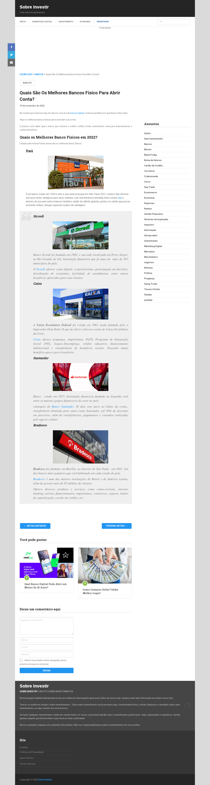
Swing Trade (150, 284)
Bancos (27, 83)
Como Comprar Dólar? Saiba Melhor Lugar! (100, 591)
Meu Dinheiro (151, 257)
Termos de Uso (28, 764)
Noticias (148, 268)
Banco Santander (63, 406)
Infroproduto (150, 235)
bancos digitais (77, 113)
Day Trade (149, 187)
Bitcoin (147, 149)
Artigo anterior (36, 526)
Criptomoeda (151, 176)
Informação (150, 230)
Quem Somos (27, 758)
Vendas (148, 294)
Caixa (37, 339)
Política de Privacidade (32, 752)
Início (23, 21)
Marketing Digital (42, 21)
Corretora (149, 171)
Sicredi (40, 269)
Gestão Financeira (153, 214)
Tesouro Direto (152, 289)
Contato (24, 747)
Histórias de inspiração (156, 219)
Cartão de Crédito (153, 165)
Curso (147, 182)
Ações (147, 133)
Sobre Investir (34, 7)
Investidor (103, 21)
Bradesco (39, 479)
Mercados (149, 251)
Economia (85, 21)
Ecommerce (150, 192)
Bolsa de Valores (153, 160)
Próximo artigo (115, 526)
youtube (148, 300)
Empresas (149, 203)
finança (148, 208)
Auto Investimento (153, 138)
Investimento (66, 21)
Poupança (149, 278)
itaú (119, 197)
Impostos (149, 225)
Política (148, 273)
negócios (149, 262)
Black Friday (150, 155)
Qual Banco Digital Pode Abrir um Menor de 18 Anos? (45, 585)
